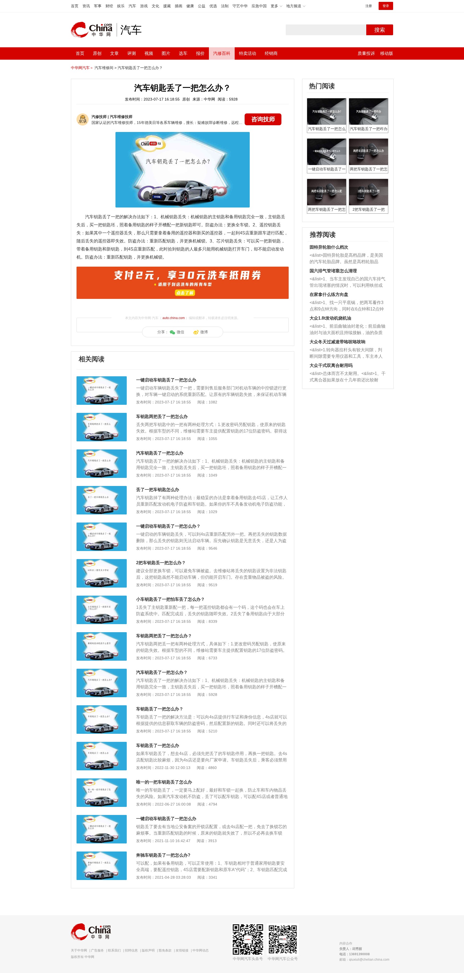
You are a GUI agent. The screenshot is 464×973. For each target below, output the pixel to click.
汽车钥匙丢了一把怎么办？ (140, 68)
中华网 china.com (94, 30)
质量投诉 (366, 53)
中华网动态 (201, 950)
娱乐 (121, 6)
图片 (166, 53)
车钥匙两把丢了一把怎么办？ (164, 636)
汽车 (132, 6)
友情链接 (182, 950)
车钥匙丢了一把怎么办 (157, 745)
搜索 (379, 30)
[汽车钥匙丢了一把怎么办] (102, 452)
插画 (178, 6)
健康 (190, 6)
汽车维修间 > (106, 68)
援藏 (167, 6)
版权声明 (148, 950)
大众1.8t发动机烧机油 (330, 318)
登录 (386, 6)
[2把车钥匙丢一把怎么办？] (102, 562)
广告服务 (97, 950)
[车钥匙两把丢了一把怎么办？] (102, 635)
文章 (114, 53)
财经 (109, 6)
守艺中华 (240, 6)
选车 (183, 53)
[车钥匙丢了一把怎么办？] (102, 708)
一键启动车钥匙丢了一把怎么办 (166, 380)
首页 (74, 6)
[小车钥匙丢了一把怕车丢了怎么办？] (102, 598)
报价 (200, 53)
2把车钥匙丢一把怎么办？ (161, 562)
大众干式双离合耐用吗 (331, 365)
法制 (225, 6)
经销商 (271, 53)
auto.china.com (173, 318)
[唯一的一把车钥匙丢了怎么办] (102, 781)
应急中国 (259, 6)
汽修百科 (221, 53)
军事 (98, 6)
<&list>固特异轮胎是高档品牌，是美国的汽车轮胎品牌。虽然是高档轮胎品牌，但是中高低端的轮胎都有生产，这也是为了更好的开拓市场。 (346, 259)
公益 (201, 6)
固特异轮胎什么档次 (329, 247)
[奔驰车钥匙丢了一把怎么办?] (102, 854)
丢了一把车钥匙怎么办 (157, 489)
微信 (180, 332)
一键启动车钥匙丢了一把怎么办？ (168, 526)
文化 (155, 6)
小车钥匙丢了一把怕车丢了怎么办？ (170, 599)
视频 (148, 53)
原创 (97, 53)
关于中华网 (79, 950)
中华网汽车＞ (82, 68)
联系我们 (114, 950)
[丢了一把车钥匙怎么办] (102, 488)
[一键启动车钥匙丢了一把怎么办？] (102, 525)
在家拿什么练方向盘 (329, 294)
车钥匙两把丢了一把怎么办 (162, 416)
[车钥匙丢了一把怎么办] (102, 744)
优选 (213, 6)
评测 (131, 53)
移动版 (386, 53)
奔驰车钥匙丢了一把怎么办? (163, 855)
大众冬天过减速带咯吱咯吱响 (337, 341)
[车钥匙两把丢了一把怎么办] (102, 415)
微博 (204, 332)
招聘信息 (131, 950)
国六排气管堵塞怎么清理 (333, 271)
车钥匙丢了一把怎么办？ (159, 709)
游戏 (144, 6)
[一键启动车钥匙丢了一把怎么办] (102, 379)
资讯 (86, 6)
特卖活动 (247, 53)
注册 (368, 6)
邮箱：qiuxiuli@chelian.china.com (364, 959)
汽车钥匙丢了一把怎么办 (159, 453)
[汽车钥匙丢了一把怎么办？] (102, 671)
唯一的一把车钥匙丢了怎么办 (164, 782)
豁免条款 (165, 950)
